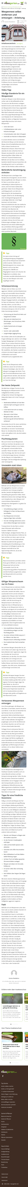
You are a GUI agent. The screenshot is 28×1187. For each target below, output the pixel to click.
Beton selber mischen (7, 1099)
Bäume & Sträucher (6, 1116)
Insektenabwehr (8, 995)
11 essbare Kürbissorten (7, 1091)
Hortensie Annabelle (6, 1107)
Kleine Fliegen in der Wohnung (9, 1094)
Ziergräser (4, 1126)
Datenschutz (5, 1174)
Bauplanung (4, 1162)
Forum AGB (4, 1177)
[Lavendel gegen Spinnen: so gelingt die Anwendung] (12, 998)
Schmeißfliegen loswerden (8, 1102)
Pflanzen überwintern (7, 1137)
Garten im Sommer (8, 7)
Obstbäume (4, 1132)
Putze (2, 1164)
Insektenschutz (17, 7)
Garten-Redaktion (10, 22)
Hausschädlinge (5, 1149)
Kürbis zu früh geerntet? (7, 1089)
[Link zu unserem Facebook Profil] (2, 1076)
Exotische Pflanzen (6, 1119)
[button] (10, 1024)
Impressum (4, 1180)
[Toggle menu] (2, 3)
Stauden (3, 1140)
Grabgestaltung (5, 1151)
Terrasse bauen (5, 1159)
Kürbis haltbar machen (7, 1086)
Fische (3, 1121)
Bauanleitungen (5, 1157)
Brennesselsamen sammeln (8, 1104)
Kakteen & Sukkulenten (7, 1129)
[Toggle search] (25, 3)
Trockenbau (4, 1167)
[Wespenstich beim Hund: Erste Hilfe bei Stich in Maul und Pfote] (12, 1037)
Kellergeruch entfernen (7, 1096)
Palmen (3, 1134)
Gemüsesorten (5, 1124)
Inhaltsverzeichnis (12, 43)
